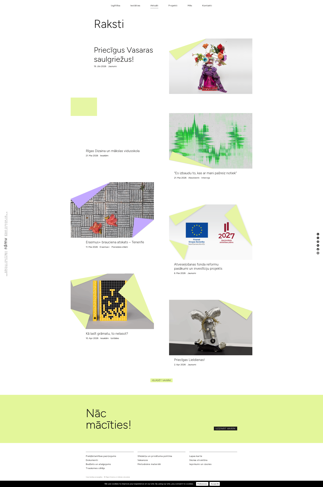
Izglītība (115, 5)
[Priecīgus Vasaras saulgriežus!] (210, 66)
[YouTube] (318, 253)
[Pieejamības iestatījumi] (318, 238)
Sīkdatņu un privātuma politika (155, 456)
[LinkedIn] (318, 245)
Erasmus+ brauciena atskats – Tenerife (115, 242)
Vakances (143, 460)
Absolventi (193, 177)
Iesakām (104, 155)
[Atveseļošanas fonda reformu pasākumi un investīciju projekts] (210, 232)
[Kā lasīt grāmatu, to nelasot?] (112, 301)
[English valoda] (318, 234)
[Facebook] (318, 249)
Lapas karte (195, 456)
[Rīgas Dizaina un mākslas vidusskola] (112, 118)
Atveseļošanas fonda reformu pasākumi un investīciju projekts (198, 266)
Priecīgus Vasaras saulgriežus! (123, 54)
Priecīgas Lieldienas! (189, 360)
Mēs (190, 5)
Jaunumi (112, 66)
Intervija (205, 177)
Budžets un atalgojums (98, 464)
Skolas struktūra (198, 460)
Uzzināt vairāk (226, 428)
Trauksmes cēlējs (95, 468)
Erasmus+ (105, 247)
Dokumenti (92, 460)
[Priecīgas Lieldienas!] (210, 327)
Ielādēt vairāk (161, 380)
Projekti (173, 5)
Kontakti (207, 5)
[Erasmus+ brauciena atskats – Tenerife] (112, 210)
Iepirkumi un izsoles (200, 464)
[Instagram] (318, 241)
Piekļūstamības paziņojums (101, 456)
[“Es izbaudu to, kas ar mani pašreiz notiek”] (210, 141)
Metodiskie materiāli (149, 464)
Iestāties (135, 5)
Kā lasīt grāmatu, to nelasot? (107, 333)
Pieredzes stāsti (120, 247)
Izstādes (115, 338)
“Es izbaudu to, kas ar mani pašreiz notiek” (205, 173)
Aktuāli (154, 5)
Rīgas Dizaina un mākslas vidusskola (113, 151)
